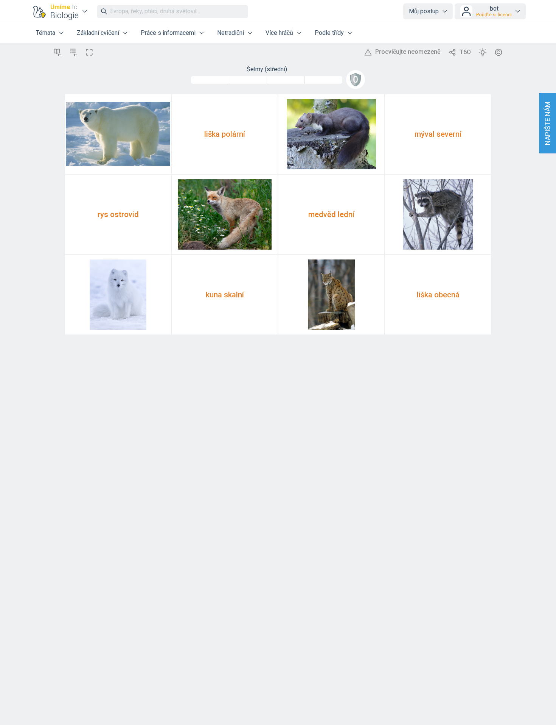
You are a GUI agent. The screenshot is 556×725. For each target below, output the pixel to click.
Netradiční (230, 32)
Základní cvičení (98, 32)
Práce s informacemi (168, 32)
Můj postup (424, 11)
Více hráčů (279, 32)
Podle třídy (329, 32)
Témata (45, 32)
